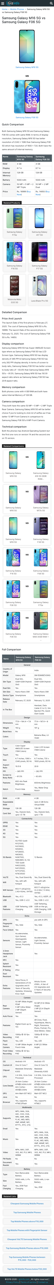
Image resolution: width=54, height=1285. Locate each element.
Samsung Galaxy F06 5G (27, 117)
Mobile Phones (17, 9)
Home (4, 9)
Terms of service (28, 1282)
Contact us (43, 1282)
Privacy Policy (12, 1282)
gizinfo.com (24, 1279)
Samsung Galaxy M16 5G (27, 67)
